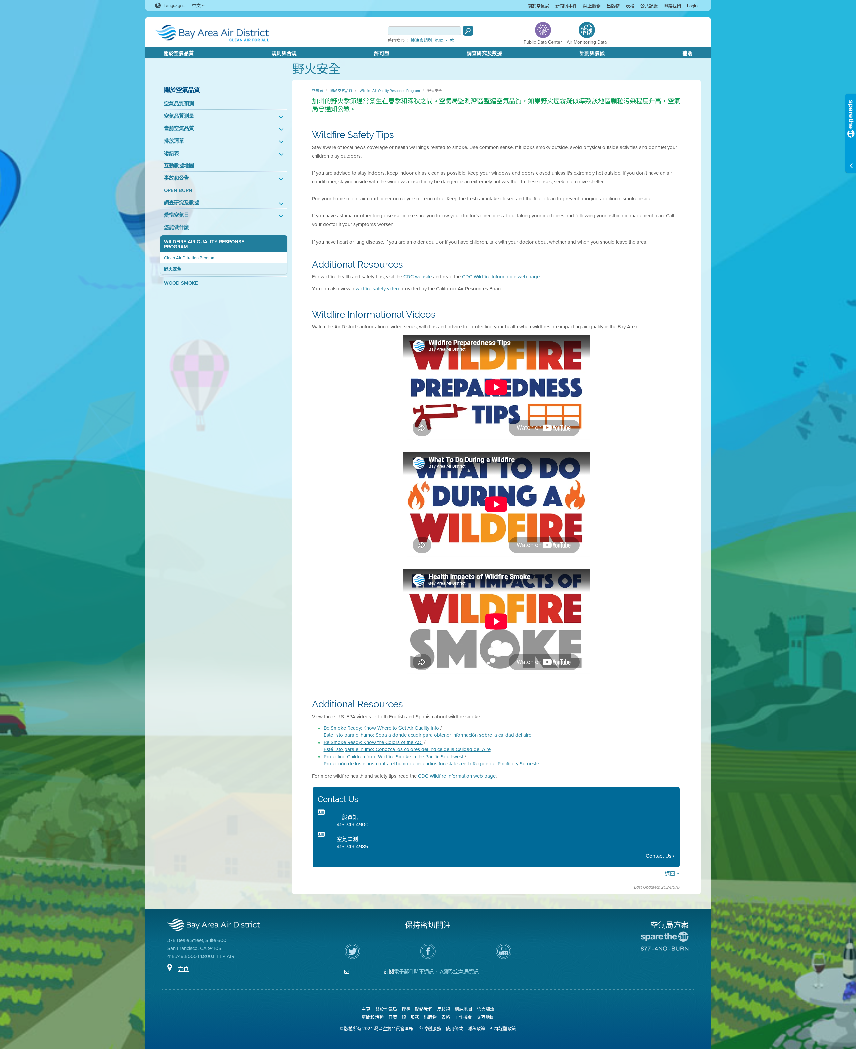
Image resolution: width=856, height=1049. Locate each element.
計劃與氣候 (592, 53)
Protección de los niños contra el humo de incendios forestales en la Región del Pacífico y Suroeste (431, 763)
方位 (183, 969)
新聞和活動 (373, 1017)
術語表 (171, 153)
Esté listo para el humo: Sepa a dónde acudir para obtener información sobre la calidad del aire (427, 734)
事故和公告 (176, 177)
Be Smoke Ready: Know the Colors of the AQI (373, 742)
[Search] (468, 31)
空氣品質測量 (179, 115)
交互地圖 (485, 1017)
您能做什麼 (176, 227)
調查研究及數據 (484, 53)
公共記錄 (649, 6)
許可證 (381, 53)
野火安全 (172, 269)
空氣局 (317, 90)
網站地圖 (463, 1009)
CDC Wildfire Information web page (501, 276)
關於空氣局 (538, 6)
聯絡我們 (672, 6)
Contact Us (659, 856)
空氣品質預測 (179, 103)
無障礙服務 (430, 1028)
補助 (687, 53)
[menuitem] (538, 5)
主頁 (366, 1009)
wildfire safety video (377, 288)
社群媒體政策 (503, 1028)
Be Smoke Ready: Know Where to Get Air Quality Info (381, 727)
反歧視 (443, 1009)
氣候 (439, 40)
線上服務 (592, 6)
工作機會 (463, 1017)
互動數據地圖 (179, 165)
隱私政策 (476, 1028)
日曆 (392, 1017)
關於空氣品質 (179, 53)
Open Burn (178, 190)
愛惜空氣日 (176, 214)
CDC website (417, 276)
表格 (630, 6)
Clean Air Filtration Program (190, 258)
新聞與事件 (566, 6)
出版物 (613, 6)
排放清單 (174, 140)
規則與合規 (284, 53)
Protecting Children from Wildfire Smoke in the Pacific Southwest (393, 756)
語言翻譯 (485, 1009)
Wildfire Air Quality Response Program (204, 244)
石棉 (450, 40)
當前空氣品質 (179, 128)
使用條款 (454, 1028)
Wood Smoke (181, 282)
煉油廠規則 (421, 40)
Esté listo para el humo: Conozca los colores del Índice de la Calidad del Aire (407, 749)
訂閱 (389, 971)
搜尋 (406, 1009)
